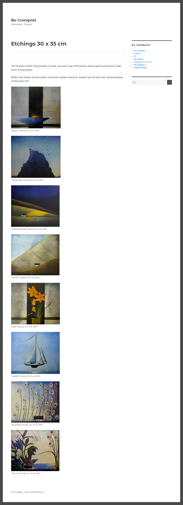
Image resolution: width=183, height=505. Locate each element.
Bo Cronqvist (23, 20)
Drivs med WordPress (34, 492)
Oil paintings (139, 65)
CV (135, 56)
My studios (138, 59)
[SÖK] (169, 82)
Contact (137, 53)
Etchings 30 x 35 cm (142, 62)
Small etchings (140, 68)
